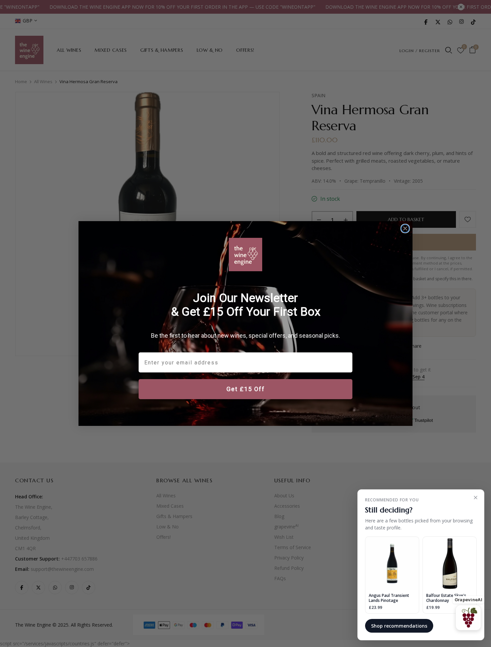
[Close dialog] (405, 228)
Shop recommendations (399, 626)
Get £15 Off (245, 388)
